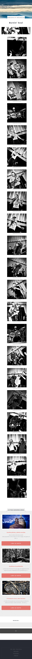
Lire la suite (16, 543)
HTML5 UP (16, 655)
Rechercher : (16, 620)
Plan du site (16, 651)
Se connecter (16, 653)
